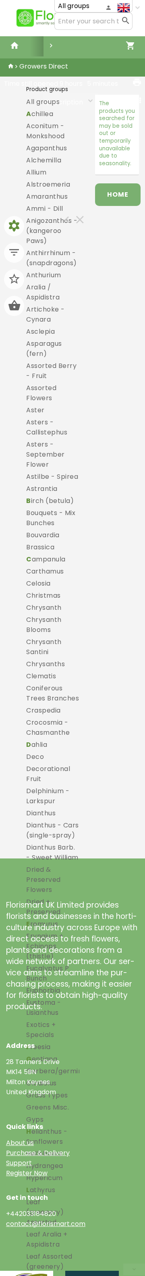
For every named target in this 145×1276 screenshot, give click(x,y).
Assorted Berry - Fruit (51, 370)
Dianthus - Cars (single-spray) (52, 830)
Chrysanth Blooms (44, 624)
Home (117, 194)
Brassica (40, 547)
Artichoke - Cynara (45, 314)
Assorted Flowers (41, 393)
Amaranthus (47, 196)
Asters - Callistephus (46, 427)
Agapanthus (46, 148)
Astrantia (42, 488)
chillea (39, 113)
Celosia (38, 583)
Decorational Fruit (48, 773)
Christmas (43, 595)
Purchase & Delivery (38, 1153)
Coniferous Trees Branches (52, 693)
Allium (36, 172)
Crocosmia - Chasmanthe (48, 727)
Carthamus (45, 571)
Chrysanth (44, 607)
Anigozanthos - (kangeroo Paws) (51, 230)
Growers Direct (43, 66)
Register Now (27, 1173)
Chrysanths (45, 664)
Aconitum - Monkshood (45, 131)
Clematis (41, 676)
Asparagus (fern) (44, 348)
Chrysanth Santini (44, 647)
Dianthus (41, 813)
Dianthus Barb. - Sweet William (52, 852)
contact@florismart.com (45, 1223)
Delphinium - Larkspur (47, 796)
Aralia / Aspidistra (43, 292)
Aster (35, 410)
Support (19, 1163)
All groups (43, 101)
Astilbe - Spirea (52, 476)
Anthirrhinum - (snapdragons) (51, 258)
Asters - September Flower (45, 454)
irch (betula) (50, 500)
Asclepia (40, 331)
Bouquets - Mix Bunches (50, 518)
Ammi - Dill (44, 208)
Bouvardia (43, 535)
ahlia (36, 744)
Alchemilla (43, 160)
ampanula (46, 559)
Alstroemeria (48, 184)
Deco (35, 756)
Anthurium (43, 275)
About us (20, 1142)
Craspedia (43, 710)
